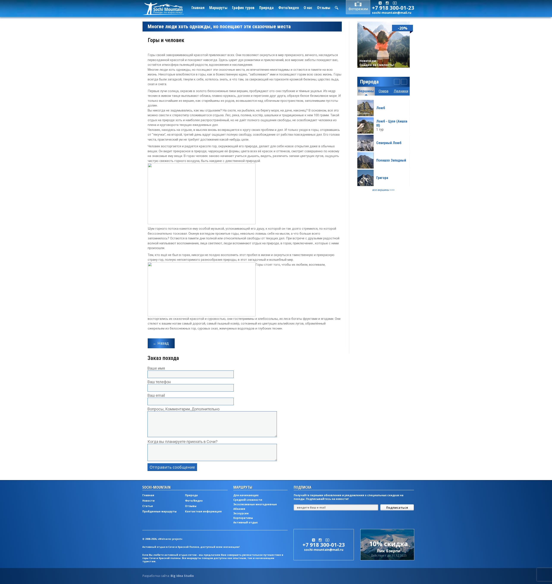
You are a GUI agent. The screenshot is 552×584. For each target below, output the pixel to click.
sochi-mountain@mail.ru (391, 12)
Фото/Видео (194, 500)
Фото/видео (288, 7)
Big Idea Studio (182, 576)
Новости (148, 500)
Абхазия (239, 509)
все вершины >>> (383, 190)
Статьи (147, 506)
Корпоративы (243, 518)
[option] (383, 146)
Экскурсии (241, 513)
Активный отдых (245, 522)
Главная (197, 7)
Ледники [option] (401, 91)
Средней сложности (247, 500)
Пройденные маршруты (159, 511)
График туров (243, 7)
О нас (308, 7)
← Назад (161, 343)
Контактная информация (203, 511)
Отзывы (323, 7)
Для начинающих (246, 495)
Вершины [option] (366, 91)
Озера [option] (383, 91)
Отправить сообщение (172, 467)
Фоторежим (358, 9)
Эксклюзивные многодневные (255, 504)
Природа (266, 7)
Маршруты (218, 7)
